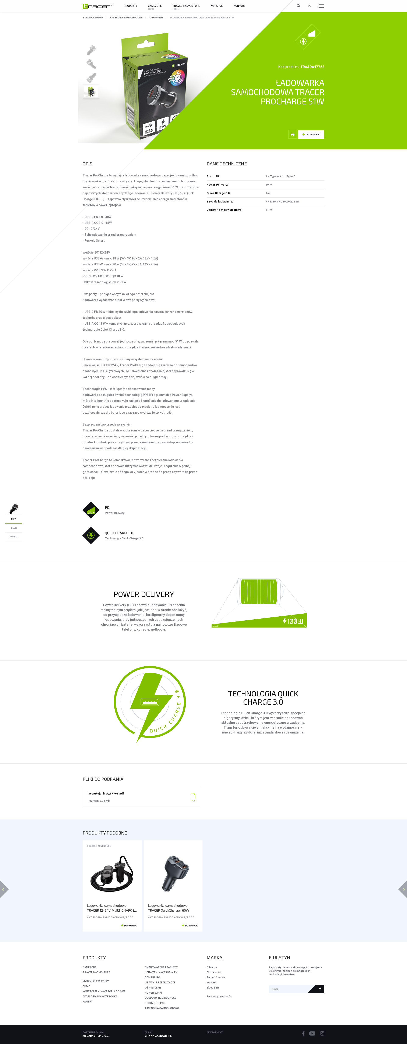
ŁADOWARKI (156, 17)
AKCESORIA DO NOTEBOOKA (100, 996)
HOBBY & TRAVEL (155, 1003)
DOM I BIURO (152, 977)
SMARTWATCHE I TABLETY (161, 967)
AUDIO (86, 986)
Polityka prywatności (219, 996)
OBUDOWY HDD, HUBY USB (161, 997)
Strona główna (93, 17)
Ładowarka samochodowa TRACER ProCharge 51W (202, 17)
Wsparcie (216, 5)
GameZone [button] (155, 5)
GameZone (89, 967)
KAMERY (88, 1001)
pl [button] (309, 5)
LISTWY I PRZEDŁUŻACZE (160, 982)
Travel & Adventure (99, 846)
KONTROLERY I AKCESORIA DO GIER (104, 991)
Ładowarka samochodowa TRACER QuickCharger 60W (168, 907)
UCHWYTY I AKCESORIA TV (161, 972)
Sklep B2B (213, 987)
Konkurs (239, 5)
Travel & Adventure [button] (186, 5)
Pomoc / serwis (216, 977)
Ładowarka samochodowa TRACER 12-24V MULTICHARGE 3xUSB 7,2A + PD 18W (110, 907)
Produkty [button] (130, 5)
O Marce (212, 967)
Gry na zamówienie (158, 1035)
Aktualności (214, 972)
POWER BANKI (153, 992)
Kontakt (211, 982)
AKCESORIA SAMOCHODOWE (126, 17)
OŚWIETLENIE (153, 987)
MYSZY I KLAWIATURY (96, 981)
